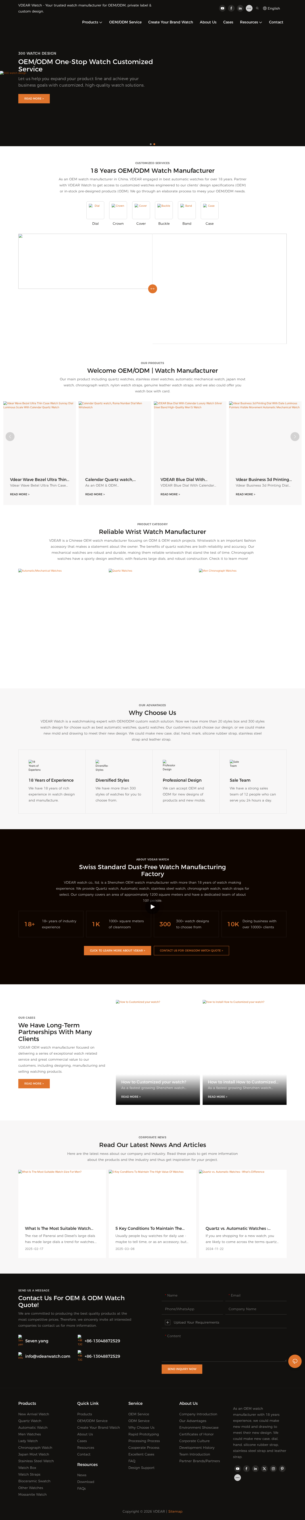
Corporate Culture (194, 1441)
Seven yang (36, 1341)
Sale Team (240, 780)
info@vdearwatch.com (47, 1356)
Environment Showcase (199, 1427)
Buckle (164, 223)
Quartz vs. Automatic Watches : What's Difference (237, 1228)
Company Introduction (198, 1414)
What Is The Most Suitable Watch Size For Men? (58, 1228)
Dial (95, 223)
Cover (141, 223)
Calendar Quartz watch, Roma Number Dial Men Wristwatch (109, 479)
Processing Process (144, 1441)
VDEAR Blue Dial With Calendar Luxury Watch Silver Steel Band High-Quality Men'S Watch (190, 479)
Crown (118, 223)
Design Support (141, 1468)
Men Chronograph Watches (242, 662)
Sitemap (175, 1511)
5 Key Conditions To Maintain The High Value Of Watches (148, 1228)
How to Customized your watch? (153, 1082)
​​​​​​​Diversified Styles (112, 780)
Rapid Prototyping (143, 1434)
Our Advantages (192, 1421)
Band (186, 223)
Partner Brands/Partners (199, 1461)
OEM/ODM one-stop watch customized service (85, 65)
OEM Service (138, 1414)
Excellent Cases (141, 1454)
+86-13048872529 (102, 1341)
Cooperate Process (143, 1447)
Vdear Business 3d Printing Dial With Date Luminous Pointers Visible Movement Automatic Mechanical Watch (262, 479)
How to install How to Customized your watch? (242, 1082)
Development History (197, 1447)
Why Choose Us (141, 1427)
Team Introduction (194, 1454)
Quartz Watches (152, 662)
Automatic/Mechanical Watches (62, 662)
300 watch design (37, 53)
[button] (151, 144)
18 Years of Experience (51, 780)
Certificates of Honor (196, 1434)
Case (210, 223)
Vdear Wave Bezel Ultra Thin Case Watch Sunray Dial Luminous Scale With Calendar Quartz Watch (38, 479)
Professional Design (182, 780)
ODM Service (139, 1421)
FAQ (131, 1461)
